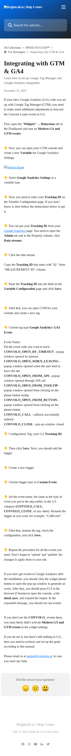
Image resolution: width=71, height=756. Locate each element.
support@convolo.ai (39, 656)
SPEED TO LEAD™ (37, 47)
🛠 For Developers (14, 52)
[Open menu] (63, 7)
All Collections (12, 47)
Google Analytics (15, 231)
